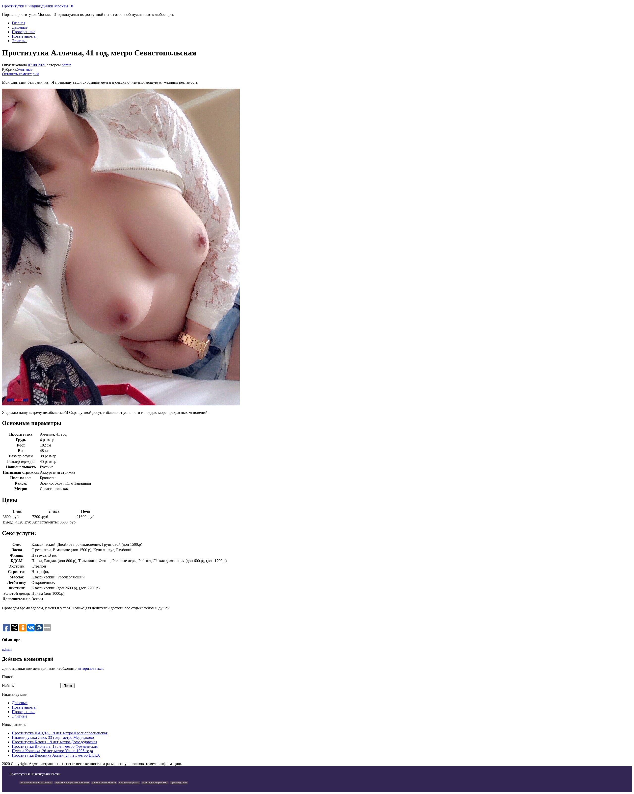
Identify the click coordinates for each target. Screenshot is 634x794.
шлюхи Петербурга (129, 782)
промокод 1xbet (179, 782)
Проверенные (23, 32)
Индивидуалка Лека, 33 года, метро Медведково (53, 737)
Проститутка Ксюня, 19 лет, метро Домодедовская (54, 742)
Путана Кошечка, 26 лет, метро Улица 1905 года (52, 751)
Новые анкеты (24, 36)
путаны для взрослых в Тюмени (72, 782)
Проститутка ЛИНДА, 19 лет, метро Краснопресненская (59, 733)
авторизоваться (90, 668)
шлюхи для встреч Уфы (154, 782)
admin (66, 65)
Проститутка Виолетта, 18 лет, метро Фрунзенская (55, 746)
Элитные (19, 41)
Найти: (8, 685)
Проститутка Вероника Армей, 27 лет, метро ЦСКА (56, 755)
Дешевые (19, 27)
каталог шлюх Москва (104, 782)
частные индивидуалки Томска (36, 782)
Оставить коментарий (20, 74)
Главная (18, 23)
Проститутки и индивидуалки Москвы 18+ (38, 6)
